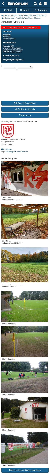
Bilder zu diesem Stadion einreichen (25, 470)
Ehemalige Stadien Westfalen (35, 16)
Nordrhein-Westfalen (24, 18)
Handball (24, 10)
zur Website (7, 149)
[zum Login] (3, 3)
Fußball (8, 10)
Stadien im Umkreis (26, 109)
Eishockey (40, 10)
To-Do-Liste (25, 115)
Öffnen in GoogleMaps (25, 103)
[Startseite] (17, 5)
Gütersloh (37, 18)
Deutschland (17, 16)
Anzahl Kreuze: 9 (11, 56)
